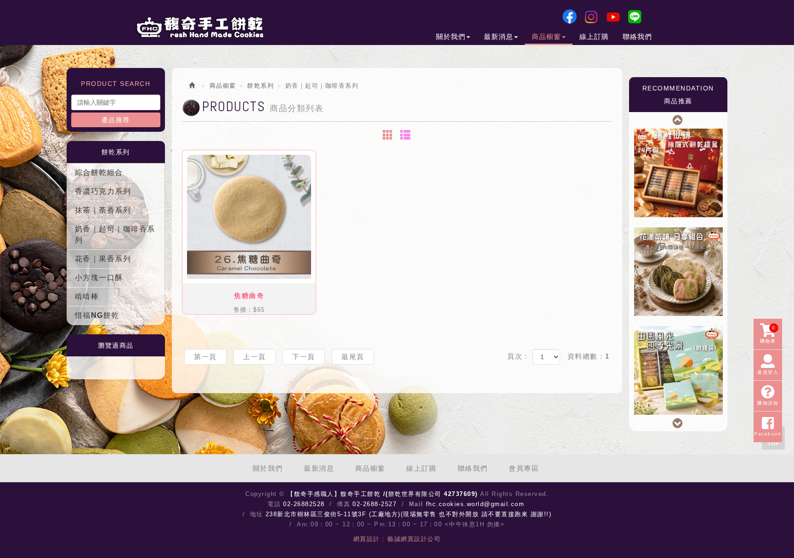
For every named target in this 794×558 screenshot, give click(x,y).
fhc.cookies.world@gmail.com (475, 504)
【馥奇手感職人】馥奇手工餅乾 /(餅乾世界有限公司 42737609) (199, 27)
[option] (678, 173)
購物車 (768, 334)
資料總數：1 (588, 356)
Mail (416, 504)
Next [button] (678, 422)
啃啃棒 (87, 296)
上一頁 (254, 357)
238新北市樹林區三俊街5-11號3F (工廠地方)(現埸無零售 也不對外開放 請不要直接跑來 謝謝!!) (409, 514)
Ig (591, 16)
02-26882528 (304, 504)
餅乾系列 (260, 85)
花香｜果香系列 (103, 259)
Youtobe (613, 16)
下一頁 (303, 357)
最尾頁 (352, 357)
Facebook (569, 16)
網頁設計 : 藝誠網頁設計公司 (397, 538)
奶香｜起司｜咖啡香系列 (115, 234)
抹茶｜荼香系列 (103, 210)
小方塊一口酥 (99, 278)
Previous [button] (678, 119)
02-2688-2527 (374, 504)
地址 (256, 514)
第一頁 (205, 357)
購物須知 (767, 402)
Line (634, 16)
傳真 (343, 504)
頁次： (518, 356)
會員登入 (767, 371)
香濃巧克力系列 (103, 191)
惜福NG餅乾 (97, 315)
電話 (274, 504)
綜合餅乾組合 (99, 172)
